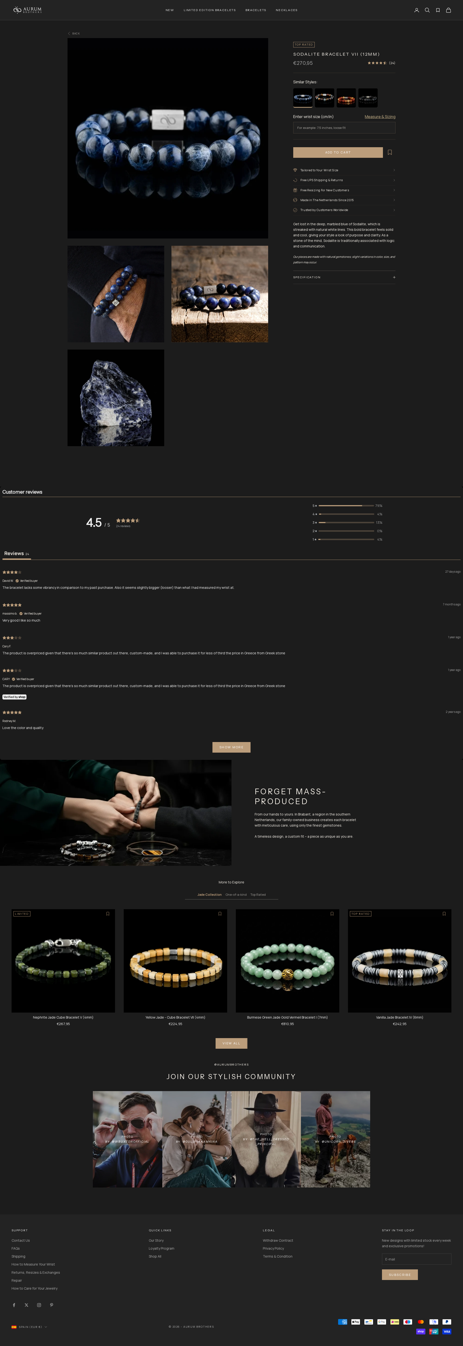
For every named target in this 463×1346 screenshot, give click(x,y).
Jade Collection (209, 894)
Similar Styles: (305, 81)
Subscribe (400, 1275)
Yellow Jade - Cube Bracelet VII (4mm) (175, 1017)
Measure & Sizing (380, 116)
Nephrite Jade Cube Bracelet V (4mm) (63, 1017)
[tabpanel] (231, 661)
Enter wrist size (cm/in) (313, 116)
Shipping (18, 1256)
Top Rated (258, 894)
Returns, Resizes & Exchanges (36, 1272)
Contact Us (21, 1240)
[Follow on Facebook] (14, 1305)
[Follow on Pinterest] (51, 1305)
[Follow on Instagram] (39, 1305)
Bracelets (255, 10)
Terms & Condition (278, 1256)
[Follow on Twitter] (26, 1305)
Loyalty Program (161, 1248)
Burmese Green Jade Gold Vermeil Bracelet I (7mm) (287, 1017)
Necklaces (286, 10)
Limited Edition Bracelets (210, 10)
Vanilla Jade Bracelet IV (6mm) (399, 1017)
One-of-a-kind (236, 894)
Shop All (155, 1256)
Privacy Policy (273, 1248)
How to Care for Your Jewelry (34, 1288)
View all (231, 1043)
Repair (17, 1280)
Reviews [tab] (16, 553)
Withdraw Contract (278, 1240)
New (170, 10)
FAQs (16, 1248)
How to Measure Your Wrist (33, 1264)
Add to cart (338, 152)
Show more (231, 747)
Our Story (156, 1240)
